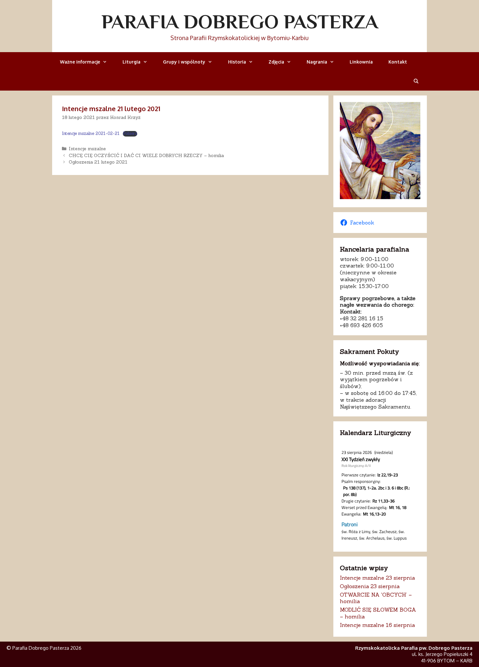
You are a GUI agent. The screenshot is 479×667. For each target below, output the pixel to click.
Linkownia (361, 62)
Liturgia (131, 62)
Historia (237, 62)
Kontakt (397, 62)
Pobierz (130, 133)
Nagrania (317, 62)
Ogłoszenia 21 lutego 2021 (98, 162)
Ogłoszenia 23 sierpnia (369, 586)
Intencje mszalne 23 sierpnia (377, 577)
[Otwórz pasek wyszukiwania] (416, 81)
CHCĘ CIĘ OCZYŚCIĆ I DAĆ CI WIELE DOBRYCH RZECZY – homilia (146, 155)
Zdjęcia (276, 62)
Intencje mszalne (87, 149)
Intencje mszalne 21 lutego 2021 (111, 108)
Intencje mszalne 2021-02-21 (91, 133)
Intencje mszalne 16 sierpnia (377, 625)
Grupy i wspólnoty (184, 62)
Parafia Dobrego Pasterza (239, 21)
